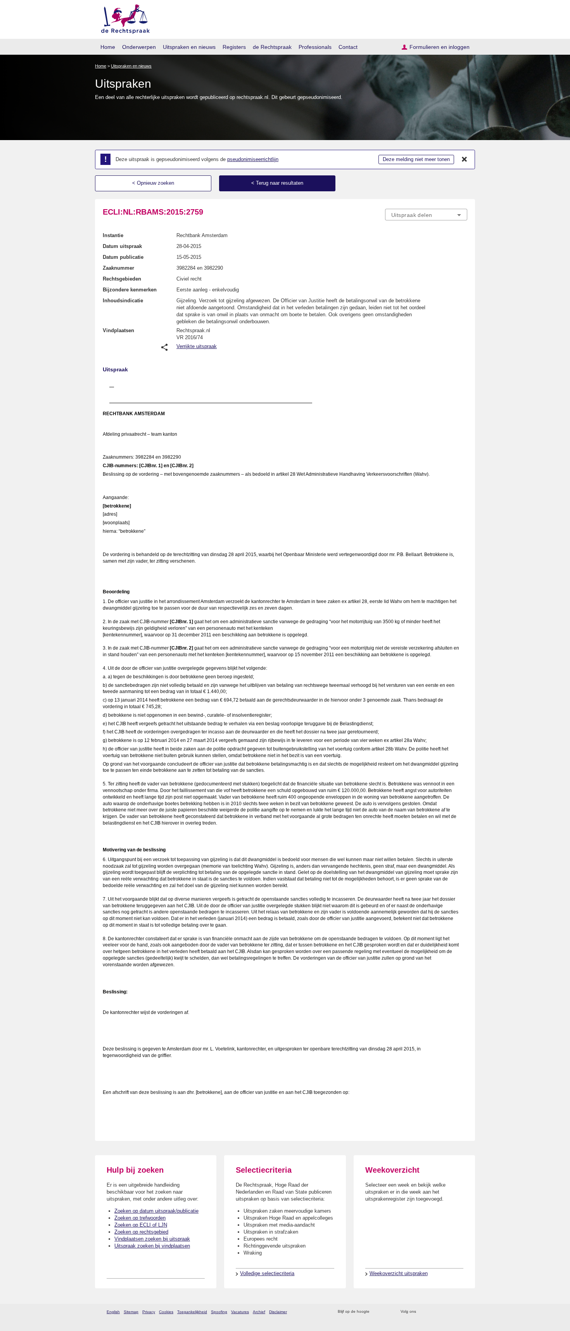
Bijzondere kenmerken (130, 290)
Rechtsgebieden (122, 279)
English (113, 1312)
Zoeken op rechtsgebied (141, 1232)
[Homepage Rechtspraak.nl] (123, 18)
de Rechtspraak (272, 47)
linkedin (453, 1312)
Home (107, 47)
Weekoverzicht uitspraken (399, 1273)
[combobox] (426, 214)
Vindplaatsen (118, 330)
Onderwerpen (139, 47)
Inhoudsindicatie (123, 300)
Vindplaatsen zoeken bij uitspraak (152, 1239)
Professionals (315, 47)
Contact (348, 47)
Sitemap (131, 1312)
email (387, 1312)
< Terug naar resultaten (277, 183)
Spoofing (219, 1312)
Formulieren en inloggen (439, 47)
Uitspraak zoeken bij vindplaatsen (152, 1246)
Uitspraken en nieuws (189, 47)
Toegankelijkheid (192, 1312)
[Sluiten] (464, 159)
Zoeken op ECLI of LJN (140, 1225)
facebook (433, 1312)
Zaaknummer (118, 268)
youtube (463, 1312)
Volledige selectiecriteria (267, 1273)
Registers (234, 47)
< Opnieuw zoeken (153, 183)
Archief (259, 1312)
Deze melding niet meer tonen (416, 159)
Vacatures (240, 1312)
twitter (423, 1312)
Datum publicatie (123, 257)
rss (377, 1312)
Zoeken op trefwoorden (140, 1218)
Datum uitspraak (122, 246)
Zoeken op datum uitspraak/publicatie (156, 1211)
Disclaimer (278, 1312)
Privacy (148, 1312)
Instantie (113, 235)
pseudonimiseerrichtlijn (252, 159)
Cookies (166, 1312)
